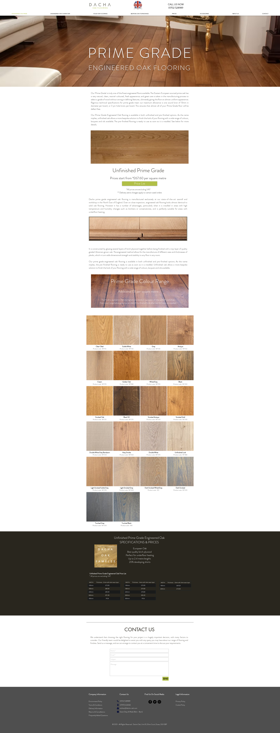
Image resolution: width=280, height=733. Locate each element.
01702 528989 (125, 701)
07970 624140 (125, 705)
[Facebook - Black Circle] (150, 702)
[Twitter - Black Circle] (155, 702)
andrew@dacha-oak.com (128, 708)
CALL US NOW (176, 4)
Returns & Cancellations (97, 712)
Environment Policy (95, 701)
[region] (105, 555)
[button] (174, 14)
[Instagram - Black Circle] (159, 702)
